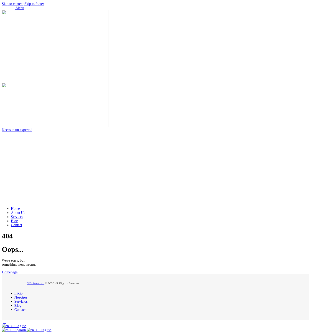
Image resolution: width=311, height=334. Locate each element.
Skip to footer (34, 4)
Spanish (21, 330)
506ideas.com (35, 283)
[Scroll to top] (4, 322)
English (20, 326)
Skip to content (12, 4)
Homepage (10, 272)
